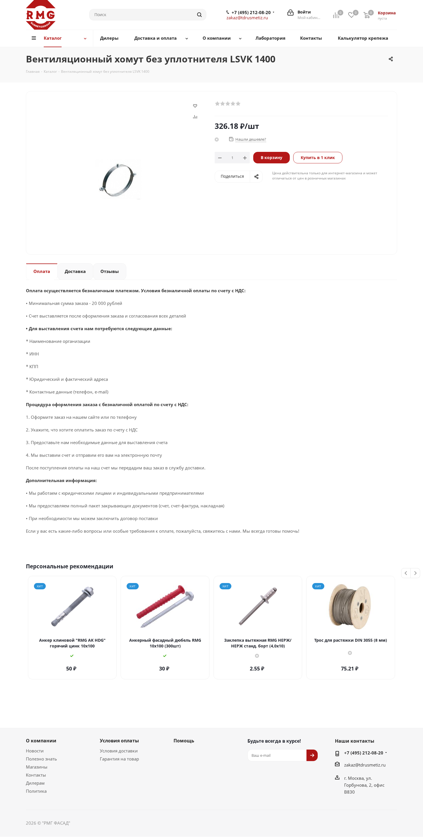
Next (415, 573)
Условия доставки (119, 751)
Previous (406, 573)
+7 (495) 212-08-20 (251, 12)
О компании (41, 740)
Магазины (36, 767)
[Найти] (199, 14)
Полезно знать (41, 759)
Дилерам (35, 783)
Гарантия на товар (119, 759)
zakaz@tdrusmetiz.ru (247, 17)
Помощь (184, 740)
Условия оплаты (119, 740)
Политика (36, 791)
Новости (35, 751)
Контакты (36, 775)
